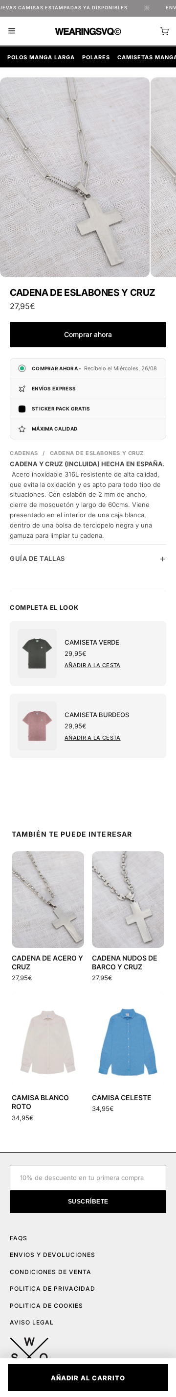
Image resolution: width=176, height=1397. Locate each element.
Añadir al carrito (88, 1378)
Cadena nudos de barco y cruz (124, 962)
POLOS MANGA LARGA (41, 57)
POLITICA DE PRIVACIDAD (52, 1288)
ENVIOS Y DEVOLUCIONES (52, 1254)
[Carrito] (164, 31)
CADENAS (24, 453)
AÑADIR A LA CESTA (93, 665)
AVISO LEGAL (32, 1322)
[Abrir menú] (11, 30)
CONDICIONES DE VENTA (50, 1272)
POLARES (96, 57)
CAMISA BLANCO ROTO (40, 1101)
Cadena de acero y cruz (47, 962)
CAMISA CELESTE (122, 1097)
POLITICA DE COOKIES (46, 1305)
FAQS (18, 1238)
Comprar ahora (88, 334)
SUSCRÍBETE (88, 1201)
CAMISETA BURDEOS (97, 715)
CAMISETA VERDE (92, 642)
